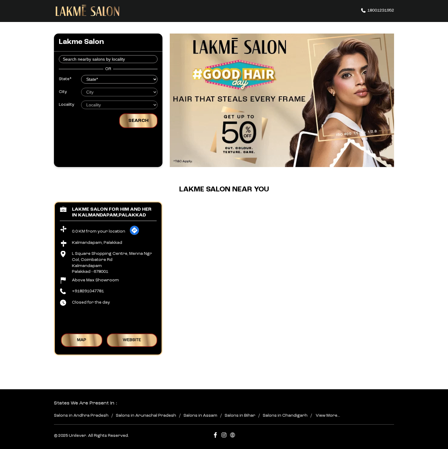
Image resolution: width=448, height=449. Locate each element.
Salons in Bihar (240, 416)
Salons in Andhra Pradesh (81, 416)
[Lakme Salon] (87, 10)
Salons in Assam (200, 416)
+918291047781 (88, 291)
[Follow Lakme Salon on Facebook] (215, 436)
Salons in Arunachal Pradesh (146, 416)
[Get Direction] (134, 234)
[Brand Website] (232, 436)
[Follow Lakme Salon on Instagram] (224, 436)
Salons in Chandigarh (285, 416)
